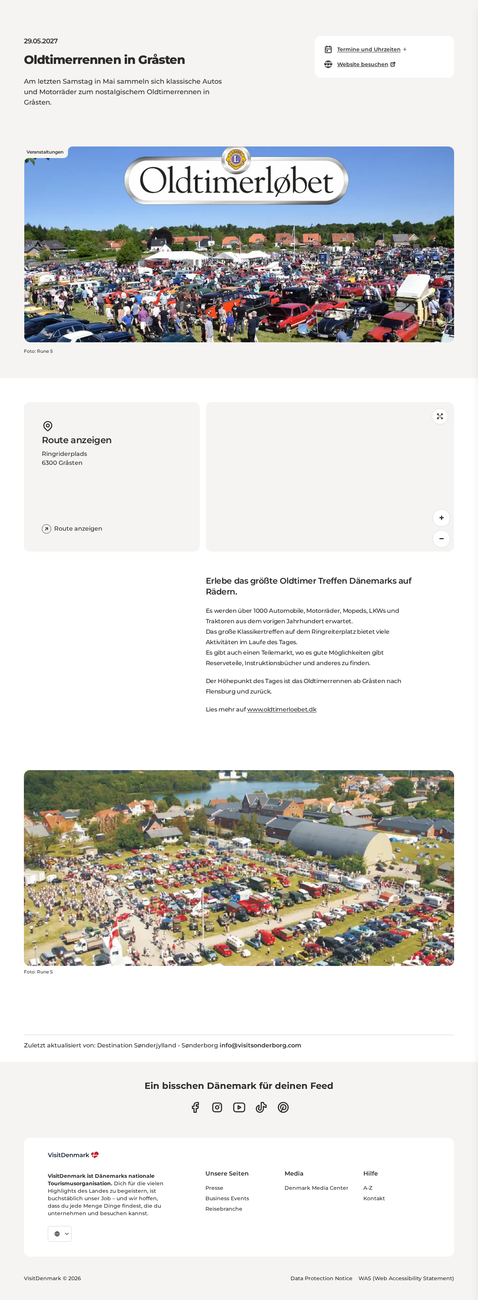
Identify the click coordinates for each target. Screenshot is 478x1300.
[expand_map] (440, 416)
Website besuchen (362, 64)
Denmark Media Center (316, 1188)
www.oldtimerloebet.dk (281, 709)
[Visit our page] (217, 1107)
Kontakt (374, 1198)
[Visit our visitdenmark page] (239, 1107)
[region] (330, 477)
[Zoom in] (441, 518)
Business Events (227, 1198)
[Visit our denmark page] (195, 1107)
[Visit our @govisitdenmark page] (261, 1107)
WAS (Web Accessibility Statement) (406, 1278)
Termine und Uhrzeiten (369, 49)
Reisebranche (223, 1208)
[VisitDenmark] (73, 1155)
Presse (214, 1188)
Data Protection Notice (322, 1278)
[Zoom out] (441, 539)
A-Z (367, 1188)
